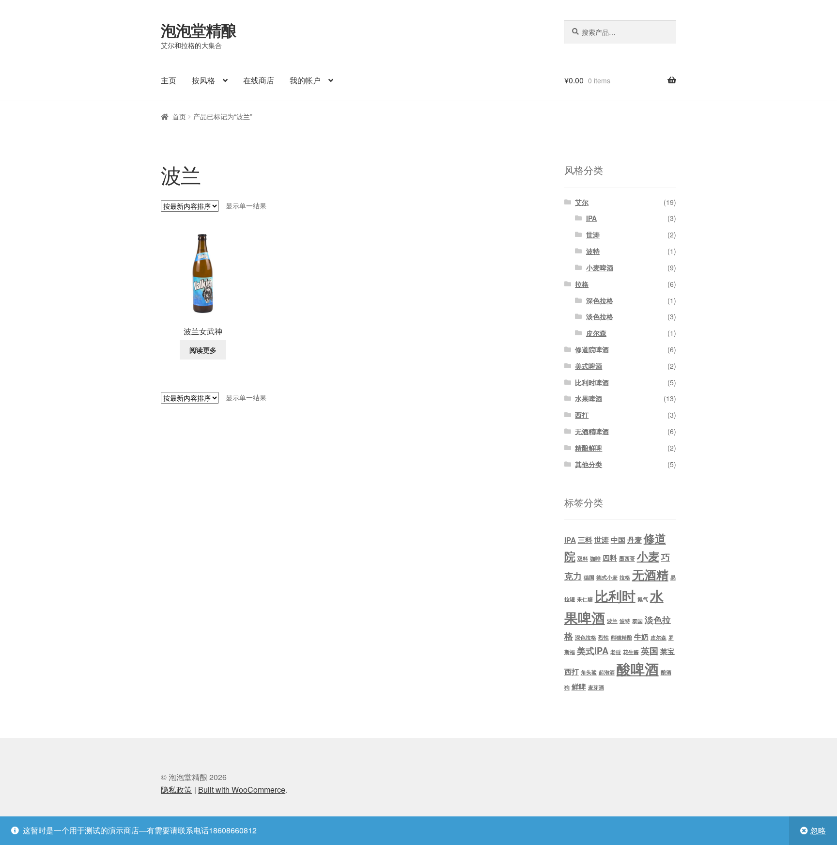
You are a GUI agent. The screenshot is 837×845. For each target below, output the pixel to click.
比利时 (615, 596)
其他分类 (588, 464)
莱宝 (667, 651)
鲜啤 (579, 686)
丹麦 (634, 539)
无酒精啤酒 (592, 431)
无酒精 (650, 574)
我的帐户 (305, 80)
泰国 (637, 621)
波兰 (612, 621)
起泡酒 (607, 672)
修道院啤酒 (592, 349)
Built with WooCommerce (241, 789)
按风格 (203, 80)
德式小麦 (607, 577)
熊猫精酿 (621, 637)
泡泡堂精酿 (198, 30)
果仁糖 (585, 599)
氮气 (642, 599)
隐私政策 (176, 789)
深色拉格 (599, 300)
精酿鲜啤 (588, 448)
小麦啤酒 (599, 267)
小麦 (648, 556)
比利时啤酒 (592, 382)
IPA (591, 218)
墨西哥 (627, 558)
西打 (582, 415)
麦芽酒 (596, 687)
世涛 (593, 234)
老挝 (615, 652)
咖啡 (595, 558)
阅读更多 (203, 350)
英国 (649, 650)
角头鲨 (589, 672)
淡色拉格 (599, 316)
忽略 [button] (818, 830)
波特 (593, 251)
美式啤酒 (588, 366)
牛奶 (641, 636)
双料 (582, 558)
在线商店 (258, 80)
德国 (589, 577)
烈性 (603, 637)
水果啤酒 (588, 398)
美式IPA (592, 650)
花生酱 (631, 652)
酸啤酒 (638, 668)
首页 (179, 116)
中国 (618, 539)
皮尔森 (596, 333)
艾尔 (582, 202)
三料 (585, 539)
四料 (610, 557)
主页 (168, 80)
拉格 (582, 284)
